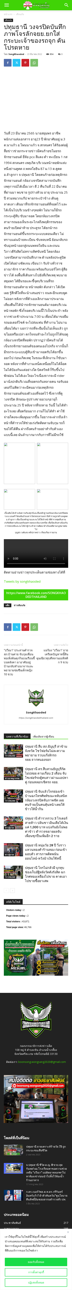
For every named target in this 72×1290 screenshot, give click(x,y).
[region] (36, 1259)
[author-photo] (36, 707)
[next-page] (12, 890)
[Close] (68, 1232)
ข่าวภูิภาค (9, 827)
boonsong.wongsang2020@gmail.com (42, 1062)
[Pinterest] (25, 63)
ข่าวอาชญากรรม (12, 778)
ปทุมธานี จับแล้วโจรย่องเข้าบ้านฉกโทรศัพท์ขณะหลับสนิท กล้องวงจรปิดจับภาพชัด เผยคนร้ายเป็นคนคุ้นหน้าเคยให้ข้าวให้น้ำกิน (46, 800)
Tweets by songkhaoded (22, 581)
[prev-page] (6, 890)
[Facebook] (8, 63)
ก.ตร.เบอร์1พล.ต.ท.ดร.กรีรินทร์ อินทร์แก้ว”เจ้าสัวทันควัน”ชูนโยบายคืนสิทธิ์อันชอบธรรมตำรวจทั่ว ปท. (46, 1195)
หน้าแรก (8, 14)
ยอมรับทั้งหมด (36, 1261)
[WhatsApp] (34, 63)
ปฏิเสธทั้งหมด (36, 1282)
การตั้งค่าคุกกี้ (36, 1272)
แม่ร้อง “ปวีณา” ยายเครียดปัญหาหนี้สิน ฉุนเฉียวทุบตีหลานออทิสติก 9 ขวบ (52, 656)
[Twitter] (16, 63)
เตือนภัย (20, 14)
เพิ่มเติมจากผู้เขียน (43, 736)
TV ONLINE (10, 755)
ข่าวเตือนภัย (19, 605)
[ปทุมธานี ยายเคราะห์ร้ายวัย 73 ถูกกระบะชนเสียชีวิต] (13, 1150)
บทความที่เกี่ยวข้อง (17, 736)
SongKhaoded (16, 54)
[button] (6, 5)
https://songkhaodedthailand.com (36, 718)
